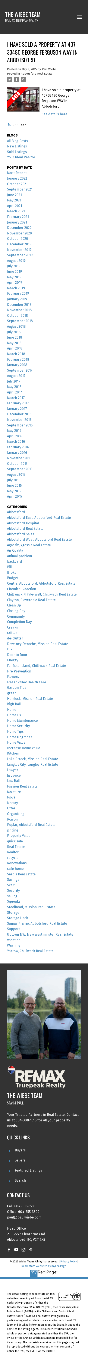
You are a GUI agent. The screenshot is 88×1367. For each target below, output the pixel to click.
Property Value (18, 836)
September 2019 (20, 255)
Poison (12, 819)
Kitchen (13, 753)
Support (13, 929)
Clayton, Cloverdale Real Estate (31, 600)
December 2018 (19, 305)
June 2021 (14, 195)
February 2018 (18, 359)
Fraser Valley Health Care (26, 682)
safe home (15, 869)
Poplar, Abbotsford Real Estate (31, 825)
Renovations (17, 863)
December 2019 (19, 244)
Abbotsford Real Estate (37, 73)
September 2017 (19, 370)
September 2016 (20, 425)
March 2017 (16, 398)
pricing (12, 830)
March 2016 (16, 442)
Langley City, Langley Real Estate (32, 764)
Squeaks (14, 901)
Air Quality (15, 550)
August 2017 (16, 376)
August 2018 (16, 326)
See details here (54, 114)
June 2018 (14, 337)
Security (13, 890)
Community (16, 616)
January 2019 (17, 299)
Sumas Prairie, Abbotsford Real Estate (37, 923)
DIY (9, 649)
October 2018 (17, 316)
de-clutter (15, 638)
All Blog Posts (17, 141)
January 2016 (17, 453)
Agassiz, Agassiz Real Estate (29, 545)
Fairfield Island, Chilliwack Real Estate (36, 666)
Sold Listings (17, 152)
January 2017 (17, 409)
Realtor (13, 852)
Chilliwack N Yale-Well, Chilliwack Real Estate (42, 594)
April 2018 (14, 348)
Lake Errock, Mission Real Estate (32, 759)
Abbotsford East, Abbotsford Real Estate (39, 518)
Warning (13, 945)
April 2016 (14, 436)
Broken (13, 572)
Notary (12, 803)
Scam (11, 885)
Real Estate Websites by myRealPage (44, 1266)
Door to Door (17, 655)
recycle (12, 858)
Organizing (15, 814)
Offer (11, 808)
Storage (13, 913)
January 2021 (17, 222)
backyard (14, 562)
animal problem (19, 556)
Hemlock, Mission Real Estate (30, 699)
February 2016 (18, 447)
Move (11, 797)
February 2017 (18, 403)
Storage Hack (17, 918)
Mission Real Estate (22, 786)
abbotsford (16, 512)
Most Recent (17, 173)
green (11, 693)
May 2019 (14, 277)
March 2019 (16, 288)
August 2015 (16, 475)
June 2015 (14, 485)
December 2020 (19, 228)
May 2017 (14, 387)
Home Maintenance (22, 721)
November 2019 (19, 250)
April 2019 (14, 283)
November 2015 (19, 458)
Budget (12, 578)
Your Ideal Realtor (21, 157)
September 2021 (19, 189)
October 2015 (17, 464)
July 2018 (14, 332)
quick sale (15, 841)
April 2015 (14, 496)
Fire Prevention (19, 671)
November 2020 (19, 233)
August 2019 (16, 261)
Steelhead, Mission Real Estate (31, 907)
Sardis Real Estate (21, 874)
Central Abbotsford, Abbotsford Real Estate (41, 583)
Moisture (14, 792)
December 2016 (19, 414)
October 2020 (17, 239)
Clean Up (14, 605)
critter (12, 633)
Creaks (12, 627)
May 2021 (14, 200)
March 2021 (16, 211)
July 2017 (13, 381)
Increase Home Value (23, 748)
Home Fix (14, 715)
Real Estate (16, 847)
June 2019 (14, 272)
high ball (14, 704)
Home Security (18, 726)
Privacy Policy (68, 1261)
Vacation (14, 940)
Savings (13, 880)
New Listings (17, 146)
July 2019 (14, 266)
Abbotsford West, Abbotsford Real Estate (39, 539)
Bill (9, 567)
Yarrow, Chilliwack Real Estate (30, 951)
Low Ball (13, 781)
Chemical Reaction (21, 589)
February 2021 (18, 217)
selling (12, 896)
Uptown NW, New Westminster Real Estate (40, 934)
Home (11, 710)
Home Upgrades (19, 737)
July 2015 (13, 480)
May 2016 (14, 431)
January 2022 (17, 178)
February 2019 (18, 293)
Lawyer (12, 770)
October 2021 (17, 184)
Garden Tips (16, 688)
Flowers (13, 677)
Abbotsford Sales (20, 534)
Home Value (16, 742)
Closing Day (16, 611)
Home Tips (15, 731)
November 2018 (19, 310)
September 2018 (20, 321)
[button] (9, 1249)
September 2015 (19, 469)
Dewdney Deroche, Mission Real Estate (37, 644)
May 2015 (14, 491)
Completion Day (19, 622)
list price (14, 775)
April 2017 (14, 392)
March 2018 (16, 354)
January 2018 (17, 365)
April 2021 (14, 206)
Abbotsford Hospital (23, 523)
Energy (12, 660)
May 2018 (14, 343)
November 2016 (19, 420)
